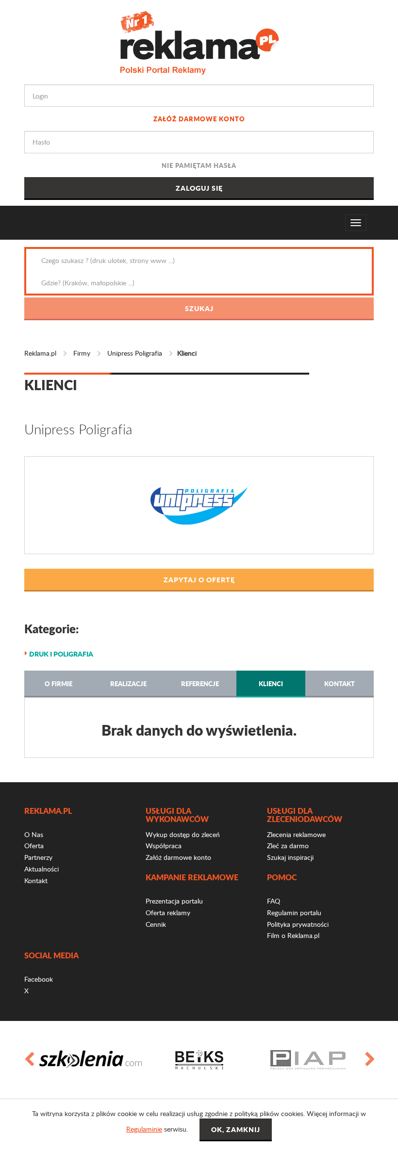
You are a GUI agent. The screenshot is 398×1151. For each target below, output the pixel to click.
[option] (90, 1059)
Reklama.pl (40, 353)
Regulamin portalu (294, 912)
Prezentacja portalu (174, 900)
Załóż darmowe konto (199, 118)
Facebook (38, 979)
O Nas (33, 834)
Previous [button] (28, 1060)
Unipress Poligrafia (134, 353)
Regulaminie (144, 1129)
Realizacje (128, 683)
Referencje (200, 683)
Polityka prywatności (298, 924)
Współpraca (164, 845)
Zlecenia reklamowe (296, 834)
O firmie (58, 683)
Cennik (156, 924)
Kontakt (339, 683)
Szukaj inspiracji (290, 857)
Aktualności (41, 868)
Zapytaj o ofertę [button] (199, 579)
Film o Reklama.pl (293, 935)
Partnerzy (38, 857)
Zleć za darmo (288, 845)
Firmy (81, 353)
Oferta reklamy (168, 912)
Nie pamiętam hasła (199, 165)
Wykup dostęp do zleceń (183, 834)
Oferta (34, 845)
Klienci (271, 683)
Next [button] (369, 1060)
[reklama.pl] (199, 41)
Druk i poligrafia (61, 653)
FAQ (273, 900)
